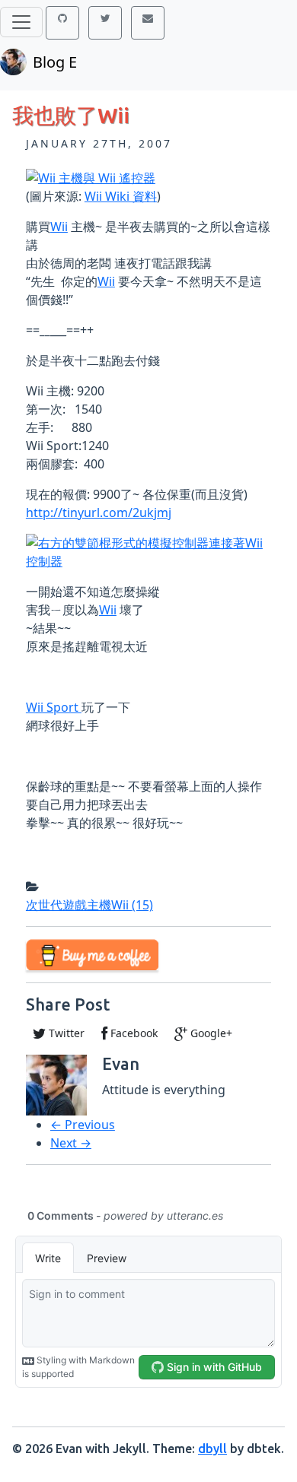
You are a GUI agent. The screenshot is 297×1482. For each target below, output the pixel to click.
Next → (70, 1143)
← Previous (82, 1124)
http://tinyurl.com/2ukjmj (98, 512)
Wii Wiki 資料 (121, 196)
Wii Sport (53, 707)
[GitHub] (62, 23)
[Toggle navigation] (21, 22)
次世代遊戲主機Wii (89, 904)
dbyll (212, 1448)
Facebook (132, 1033)
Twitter (65, 1033)
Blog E (55, 62)
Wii (59, 226)
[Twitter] (105, 23)
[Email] (147, 23)
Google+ (209, 1033)
